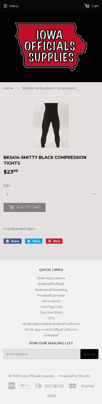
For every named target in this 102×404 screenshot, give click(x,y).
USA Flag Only (51, 307)
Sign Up (89, 354)
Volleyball (51, 335)
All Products (51, 301)
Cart (94, 6)
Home (8, 88)
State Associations (51, 278)
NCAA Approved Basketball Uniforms (51, 324)
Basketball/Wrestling (51, 290)
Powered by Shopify (74, 376)
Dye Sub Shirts (51, 312)
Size (7, 185)
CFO (51, 318)
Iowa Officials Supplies (37, 376)
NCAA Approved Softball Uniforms (51, 329)
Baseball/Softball (51, 284)
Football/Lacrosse (51, 295)
